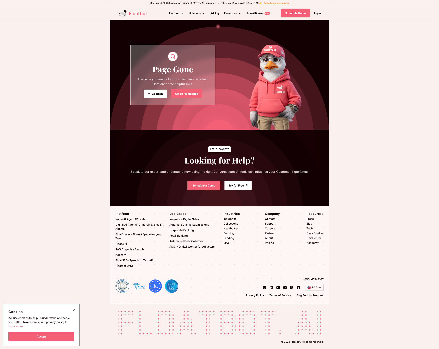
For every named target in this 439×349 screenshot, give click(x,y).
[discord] (264, 287)
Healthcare (230, 228)
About (269, 238)
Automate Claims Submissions (189, 224)
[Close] (74, 309)
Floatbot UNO (124, 265)
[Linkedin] (271, 287)
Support (270, 223)
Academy (312, 243)
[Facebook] (298, 287)
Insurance (229, 218)
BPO (226, 243)
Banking (228, 233)
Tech (309, 228)
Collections (230, 223)
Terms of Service (280, 295)
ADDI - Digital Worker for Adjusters (192, 246)
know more (15, 326)
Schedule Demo (295, 13)
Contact (270, 218)
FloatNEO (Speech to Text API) (135, 260)
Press (310, 218)
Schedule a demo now (276, 3)
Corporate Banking (181, 230)
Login (317, 13)
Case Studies (315, 233)
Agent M (120, 255)
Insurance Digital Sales (184, 219)
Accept (41, 336)
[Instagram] (278, 287)
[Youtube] (285, 287)
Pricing (269, 243)
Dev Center (313, 238)
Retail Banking (178, 235)
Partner (269, 233)
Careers (270, 228)
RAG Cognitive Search (129, 249)
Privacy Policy (255, 295)
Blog (309, 223)
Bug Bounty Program (310, 295)
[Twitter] (292, 287)
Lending (228, 238)
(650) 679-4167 (313, 279)
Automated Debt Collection (186, 241)
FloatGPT (121, 244)
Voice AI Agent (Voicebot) (132, 219)
